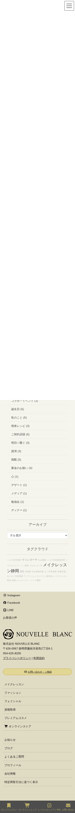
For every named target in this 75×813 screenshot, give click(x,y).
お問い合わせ (68, 810)
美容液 (28, 571)
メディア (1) (19, 493)
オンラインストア (19, 726)
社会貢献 (42, 560)
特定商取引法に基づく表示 (21, 782)
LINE (10, 610)
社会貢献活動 (38, 571)
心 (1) (14, 476)
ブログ (8, 748)
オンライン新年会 (45, 576)
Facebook (13, 602)
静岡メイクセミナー (21, 580)
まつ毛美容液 (51, 571)
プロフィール (12, 765)
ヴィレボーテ (29, 559)
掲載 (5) (16, 459)
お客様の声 (10, 617)
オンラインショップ (27, 810)
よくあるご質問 (14, 756)
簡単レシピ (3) (20, 426)
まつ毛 (39, 565)
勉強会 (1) (17, 501)
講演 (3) (16, 451)
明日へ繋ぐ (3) (20, 442)
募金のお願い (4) (21, 468)
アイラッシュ (30, 576)
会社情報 (10, 773)
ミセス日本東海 (14, 560)
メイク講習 (36, 580)
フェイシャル (12, 701)
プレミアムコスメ (15, 718)
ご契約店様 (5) (20, 434)
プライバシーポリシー (17, 658)
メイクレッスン (14, 684)
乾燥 (27, 565)
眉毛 (22, 571)
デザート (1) (19, 485)
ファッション (12, 692)
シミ (22, 565)
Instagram (13, 595)
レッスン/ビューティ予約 (49, 810)
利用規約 (39, 658)
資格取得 (10, 709)
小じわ (32, 565)
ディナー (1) (19, 510)
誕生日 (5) (17, 409)
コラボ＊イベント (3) (24, 400)
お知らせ (10, 739)
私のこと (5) (19, 417)
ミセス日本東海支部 (56, 560)
